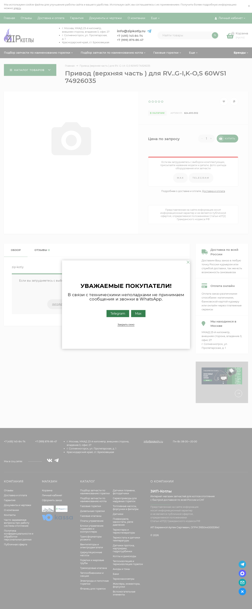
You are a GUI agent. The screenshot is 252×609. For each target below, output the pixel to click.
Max (138, 313)
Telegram (117, 313)
